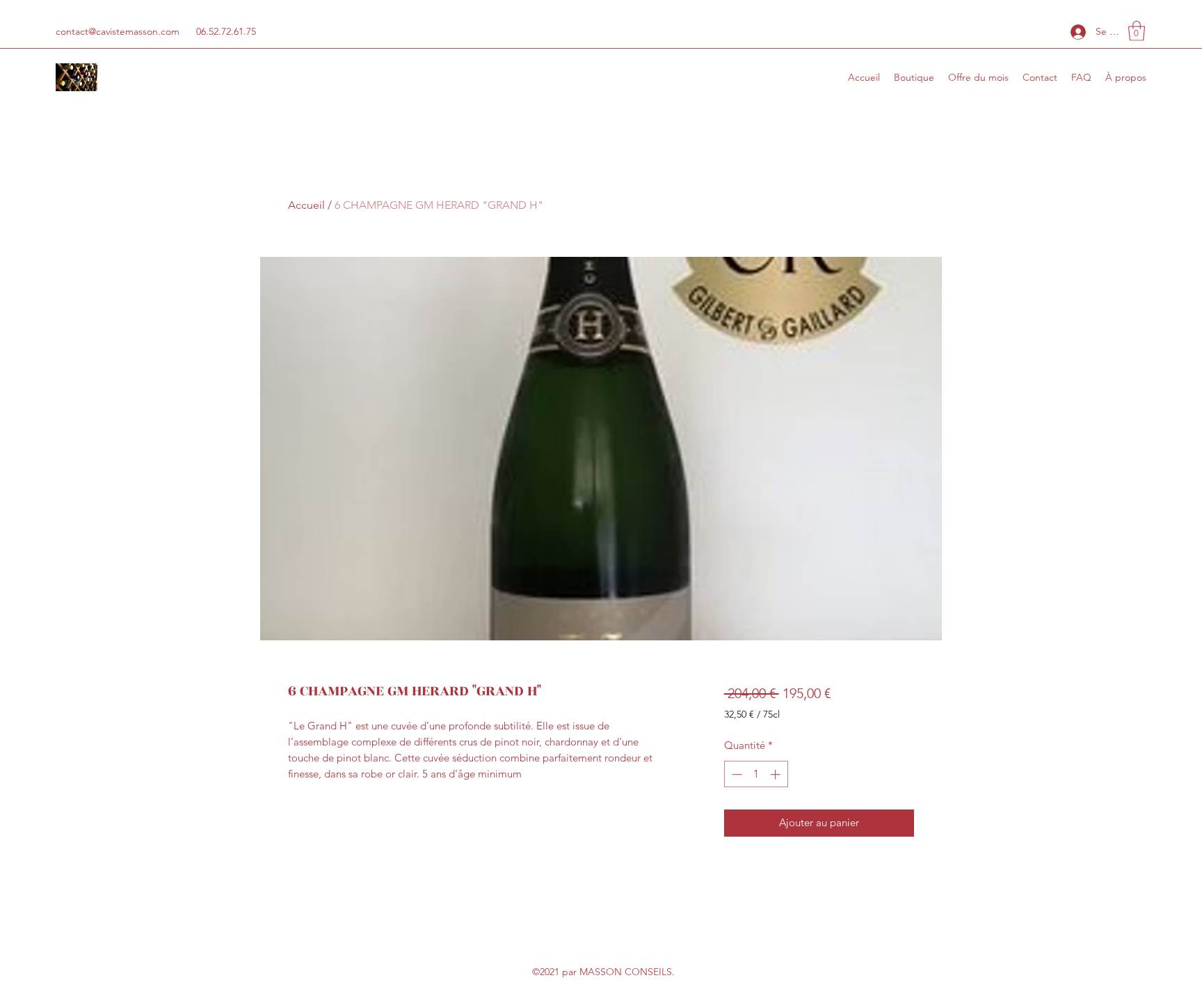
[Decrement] (735, 774)
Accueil (306, 205)
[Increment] (776, 774)
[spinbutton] (755, 774)
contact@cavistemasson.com (117, 31)
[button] (1136, 31)
